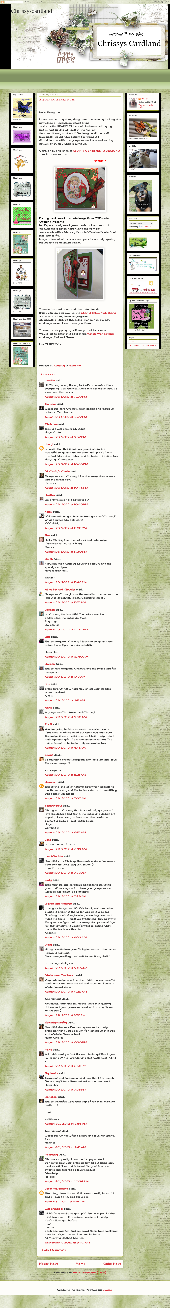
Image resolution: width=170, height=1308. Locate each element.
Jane (48, 839)
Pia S (48, 724)
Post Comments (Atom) (89, 1272)
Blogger (108, 1289)
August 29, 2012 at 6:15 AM (65, 832)
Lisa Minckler (54, 856)
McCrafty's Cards (57, 471)
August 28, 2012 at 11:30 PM (66, 551)
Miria (48, 1049)
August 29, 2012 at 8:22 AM (66, 937)
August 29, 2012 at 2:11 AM (65, 700)
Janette (50, 380)
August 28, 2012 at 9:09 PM (66, 396)
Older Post (112, 1263)
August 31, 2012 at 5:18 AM (65, 1201)
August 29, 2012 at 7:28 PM (65, 1089)
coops (49, 754)
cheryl (49, 444)
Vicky (48, 944)
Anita (48, 707)
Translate (147, 227)
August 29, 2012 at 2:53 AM (66, 717)
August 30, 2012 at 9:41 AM (65, 1147)
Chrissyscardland (31, 10)
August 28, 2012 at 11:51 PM (65, 602)
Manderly (51, 1154)
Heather (50, 495)
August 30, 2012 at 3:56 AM (66, 1123)
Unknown (51, 782)
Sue (47, 535)
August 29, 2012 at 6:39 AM (66, 849)
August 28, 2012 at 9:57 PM (65, 437)
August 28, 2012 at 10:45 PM (66, 487)
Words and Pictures (58, 903)
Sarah (49, 558)
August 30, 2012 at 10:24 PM (67, 1181)
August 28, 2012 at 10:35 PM (66, 464)
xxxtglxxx (51, 1096)
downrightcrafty (56, 1022)
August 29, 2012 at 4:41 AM (65, 747)
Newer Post (48, 1263)
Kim (47, 684)
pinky (48, 879)
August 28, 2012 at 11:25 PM (66, 528)
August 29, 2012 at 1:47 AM (65, 676)
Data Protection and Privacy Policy (142, 345)
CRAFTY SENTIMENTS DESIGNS (96, 150)
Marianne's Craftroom (60, 975)
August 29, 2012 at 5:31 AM (65, 774)
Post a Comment (54, 1249)
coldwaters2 (53, 805)
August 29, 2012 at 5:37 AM (65, 798)
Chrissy (144, 99)
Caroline (50, 403)
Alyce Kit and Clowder (60, 589)
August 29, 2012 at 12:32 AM (66, 629)
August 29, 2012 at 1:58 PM (65, 1015)
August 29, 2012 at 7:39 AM (65, 896)
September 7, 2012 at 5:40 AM (67, 1242)
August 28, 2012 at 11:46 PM (66, 582)
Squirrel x (51, 1073)
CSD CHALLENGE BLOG (98, 312)
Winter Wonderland (100, 333)
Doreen (50, 609)
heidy (48, 511)
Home (80, 1263)
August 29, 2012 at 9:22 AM (66, 991)
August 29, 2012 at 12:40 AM (66, 656)
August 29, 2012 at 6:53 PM (65, 1066)
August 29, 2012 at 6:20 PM (66, 1042)
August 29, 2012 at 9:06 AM (66, 968)
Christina (51, 424)
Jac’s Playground (56, 1188)
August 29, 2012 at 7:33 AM (65, 872)
